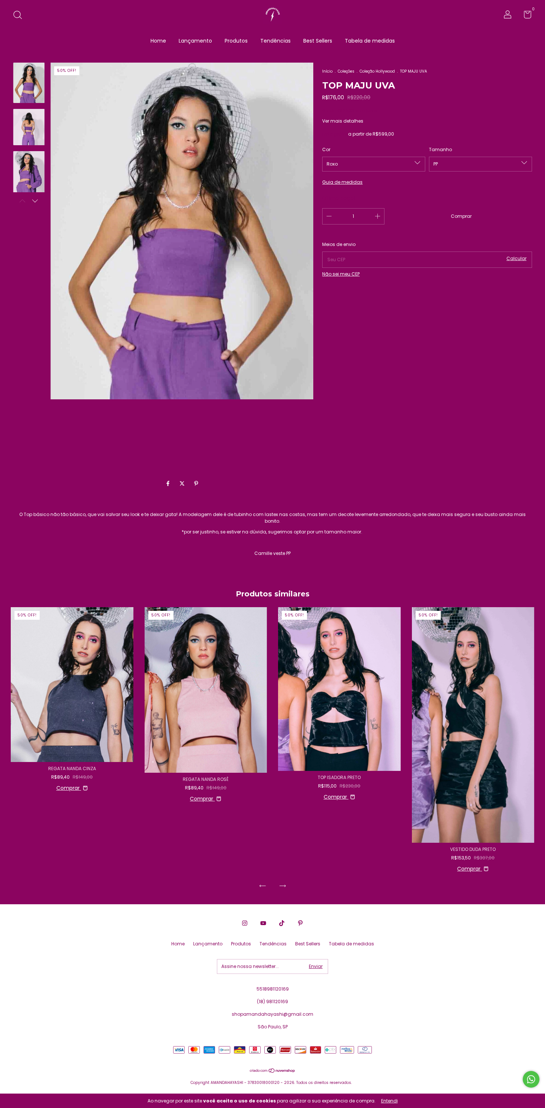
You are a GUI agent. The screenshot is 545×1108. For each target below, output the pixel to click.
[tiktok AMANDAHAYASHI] (282, 923)
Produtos (236, 40)
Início (327, 71)
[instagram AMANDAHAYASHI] (245, 923)
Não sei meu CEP (341, 274)
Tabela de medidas (370, 40)
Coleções (346, 71)
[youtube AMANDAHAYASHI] (263, 923)
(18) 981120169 (272, 1001)
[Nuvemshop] (273, 1071)
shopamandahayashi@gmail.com (272, 1014)
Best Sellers (317, 40)
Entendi (389, 1101)
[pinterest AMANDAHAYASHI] (300, 923)
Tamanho (440, 149)
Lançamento (195, 40)
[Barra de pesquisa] (20, 15)
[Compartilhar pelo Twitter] (182, 483)
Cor (326, 149)
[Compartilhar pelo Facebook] (168, 483)
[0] (525, 16)
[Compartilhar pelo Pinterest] (196, 483)
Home (158, 40)
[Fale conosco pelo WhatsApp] (531, 1079)
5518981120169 (273, 989)
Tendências (275, 40)
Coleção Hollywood (377, 71)
